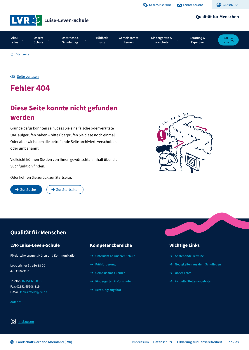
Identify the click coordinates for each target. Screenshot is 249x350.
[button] (157, 4)
